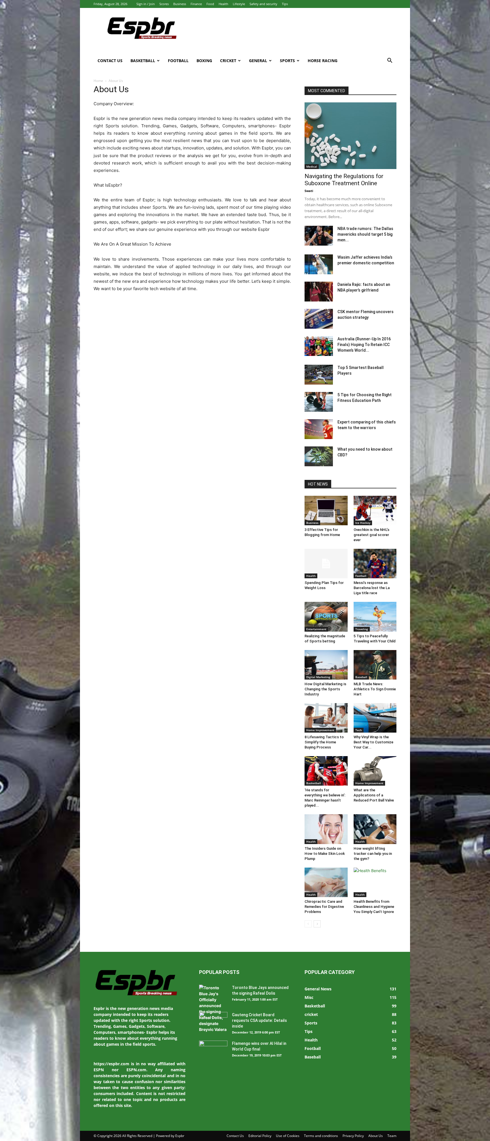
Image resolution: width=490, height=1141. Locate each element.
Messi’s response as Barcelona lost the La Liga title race (372, 588)
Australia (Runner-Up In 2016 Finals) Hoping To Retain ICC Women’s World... (364, 345)
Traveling (361, 629)
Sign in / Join (145, 4)
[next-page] (317, 923)
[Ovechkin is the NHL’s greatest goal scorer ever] (375, 510)
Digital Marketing (318, 677)
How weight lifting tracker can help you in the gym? (373, 853)
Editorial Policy (259, 1135)
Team (391, 1135)
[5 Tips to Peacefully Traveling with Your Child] (375, 616)
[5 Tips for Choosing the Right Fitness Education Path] (319, 402)
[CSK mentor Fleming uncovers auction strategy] (319, 319)
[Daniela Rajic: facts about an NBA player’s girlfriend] (319, 291)
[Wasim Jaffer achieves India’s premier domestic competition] (319, 264)
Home (98, 80)
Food (210, 4)
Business (179, 4)
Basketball (142, 60)
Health (223, 4)
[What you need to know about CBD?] (319, 456)
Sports (287, 60)
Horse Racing (322, 60)
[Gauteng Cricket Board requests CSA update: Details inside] (213, 1022)
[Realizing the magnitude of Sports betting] (326, 616)
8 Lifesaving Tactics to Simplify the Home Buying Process (324, 742)
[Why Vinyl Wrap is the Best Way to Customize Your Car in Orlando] (375, 718)
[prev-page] (308, 923)
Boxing (204, 60)
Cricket (228, 60)
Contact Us (110, 60)
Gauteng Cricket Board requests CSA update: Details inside (259, 1020)
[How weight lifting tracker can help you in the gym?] (375, 829)
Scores (164, 4)
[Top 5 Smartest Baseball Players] (319, 375)
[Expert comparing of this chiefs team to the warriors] (319, 429)
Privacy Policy (353, 1135)
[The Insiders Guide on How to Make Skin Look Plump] (326, 829)
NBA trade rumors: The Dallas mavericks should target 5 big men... (365, 234)
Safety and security (263, 4)
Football (178, 60)
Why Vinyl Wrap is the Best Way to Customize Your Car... (373, 742)
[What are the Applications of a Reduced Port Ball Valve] (375, 771)
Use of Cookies (287, 1135)
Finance (196, 4)
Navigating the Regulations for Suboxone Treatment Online (344, 180)
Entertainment (316, 629)
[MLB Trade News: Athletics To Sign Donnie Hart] (375, 665)
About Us (375, 1135)
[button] (389, 61)
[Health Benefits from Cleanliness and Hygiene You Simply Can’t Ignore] (375, 882)
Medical (311, 166)
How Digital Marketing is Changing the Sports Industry (325, 689)
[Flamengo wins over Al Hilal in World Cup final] (213, 1050)
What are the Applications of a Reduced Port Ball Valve (374, 795)
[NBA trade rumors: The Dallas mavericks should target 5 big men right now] (319, 236)
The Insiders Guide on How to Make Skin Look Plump (325, 853)
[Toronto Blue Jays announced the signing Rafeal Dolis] (213, 1008)
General (258, 60)
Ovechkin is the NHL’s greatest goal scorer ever (371, 535)
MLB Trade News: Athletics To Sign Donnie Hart (375, 689)
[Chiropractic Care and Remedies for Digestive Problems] (326, 882)
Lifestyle (239, 4)
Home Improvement (320, 730)
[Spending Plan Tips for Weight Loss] (326, 563)
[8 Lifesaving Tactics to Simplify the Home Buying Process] (326, 718)
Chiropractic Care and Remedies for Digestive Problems (324, 906)
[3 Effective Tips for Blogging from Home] (326, 510)
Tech (358, 730)
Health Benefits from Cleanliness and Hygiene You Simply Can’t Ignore (374, 906)
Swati (309, 191)
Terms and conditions (321, 1135)
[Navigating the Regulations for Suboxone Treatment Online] (350, 135)
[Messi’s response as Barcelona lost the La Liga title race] (375, 563)
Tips (285, 4)
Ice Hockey (362, 523)
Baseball (361, 677)
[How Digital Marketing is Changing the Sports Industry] (326, 665)
